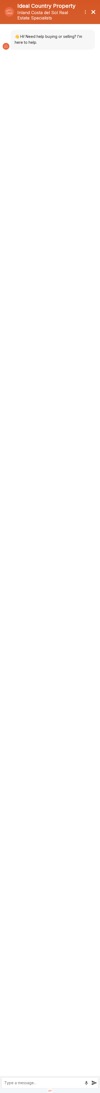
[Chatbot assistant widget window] (50, 546)
